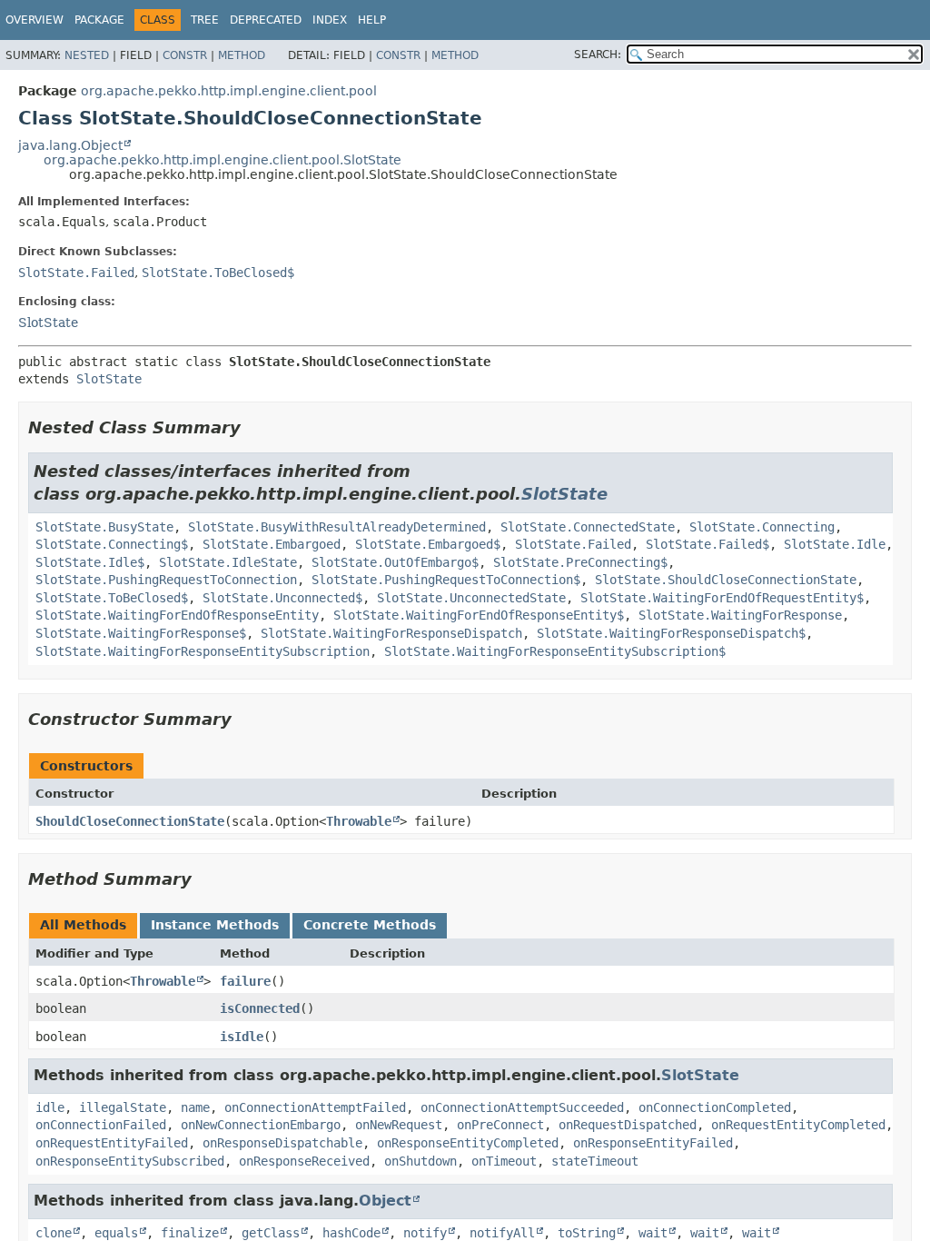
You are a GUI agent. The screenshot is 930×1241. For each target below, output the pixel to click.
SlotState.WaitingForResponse (740, 615)
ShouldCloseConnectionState (129, 821)
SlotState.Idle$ (89, 562)
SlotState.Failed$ (707, 544)
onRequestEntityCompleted (798, 1124)
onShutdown (420, 1161)
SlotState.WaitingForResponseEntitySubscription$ (555, 651)
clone (53, 1233)
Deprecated (266, 20)
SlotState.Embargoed (272, 544)
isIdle (241, 1036)
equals (116, 1233)
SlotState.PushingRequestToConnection (166, 579)
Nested (86, 55)
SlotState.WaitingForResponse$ (140, 633)
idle (49, 1107)
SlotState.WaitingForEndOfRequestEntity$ (722, 598)
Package (99, 20)
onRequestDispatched (628, 1124)
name (195, 1107)
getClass (271, 1233)
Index (329, 20)
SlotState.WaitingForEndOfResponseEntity (177, 615)
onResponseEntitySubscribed (129, 1161)
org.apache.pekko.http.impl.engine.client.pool (229, 91)
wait (653, 1233)
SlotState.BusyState (104, 527)
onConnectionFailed (100, 1124)
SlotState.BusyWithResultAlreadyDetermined (337, 527)
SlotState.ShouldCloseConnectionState (725, 579)
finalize (190, 1233)
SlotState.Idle (834, 544)
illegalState (122, 1107)
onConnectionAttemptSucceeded (522, 1107)
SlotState (48, 322)
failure (245, 981)
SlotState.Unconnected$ (282, 598)
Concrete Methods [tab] (369, 925)
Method (241, 55)
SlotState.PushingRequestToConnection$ (446, 579)
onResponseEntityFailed (653, 1143)
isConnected (260, 1008)
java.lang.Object (70, 145)
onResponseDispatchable (282, 1143)
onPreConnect (500, 1124)
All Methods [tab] (83, 925)
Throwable (358, 821)
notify (425, 1233)
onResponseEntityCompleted (468, 1143)
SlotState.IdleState (228, 562)
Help (372, 20)
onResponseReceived (304, 1161)
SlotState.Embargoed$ (427, 544)
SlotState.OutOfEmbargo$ (395, 562)
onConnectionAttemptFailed (315, 1107)
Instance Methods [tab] (215, 925)
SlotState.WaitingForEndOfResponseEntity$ (478, 615)
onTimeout (504, 1161)
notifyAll (502, 1233)
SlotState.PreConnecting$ (580, 562)
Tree (205, 20)
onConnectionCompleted (714, 1107)
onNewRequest (398, 1124)
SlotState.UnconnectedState (471, 598)
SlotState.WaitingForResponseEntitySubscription (202, 651)
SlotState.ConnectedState (587, 527)
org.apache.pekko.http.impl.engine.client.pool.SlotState (222, 160)
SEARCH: (597, 54)
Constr (185, 55)
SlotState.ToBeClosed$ (218, 272)
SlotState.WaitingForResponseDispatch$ (671, 633)
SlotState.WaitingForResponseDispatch (391, 633)
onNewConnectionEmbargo (261, 1124)
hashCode (351, 1233)
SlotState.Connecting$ (111, 544)
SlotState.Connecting (762, 527)
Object (385, 1200)
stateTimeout (594, 1161)
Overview (34, 20)
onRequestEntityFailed (111, 1143)
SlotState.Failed (76, 272)
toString (587, 1233)
